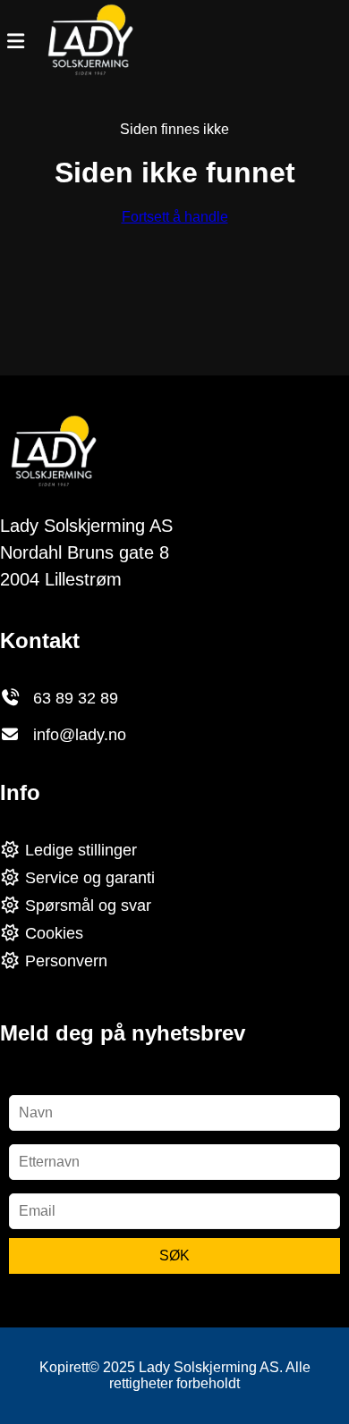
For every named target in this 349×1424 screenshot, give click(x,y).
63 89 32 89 (75, 698)
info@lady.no (79, 735)
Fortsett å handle (175, 216)
